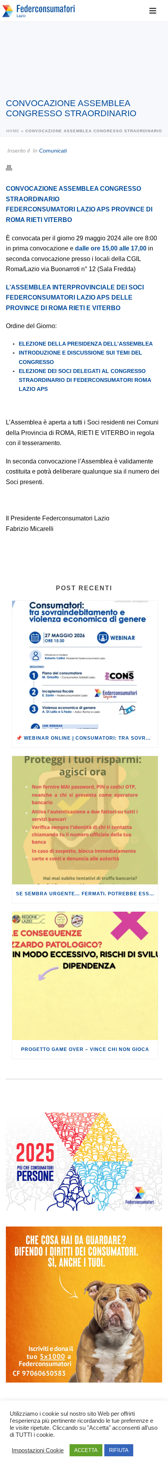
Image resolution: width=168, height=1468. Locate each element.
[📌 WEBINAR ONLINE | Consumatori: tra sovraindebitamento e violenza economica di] (85, 665)
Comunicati (53, 150)
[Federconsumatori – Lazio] (39, 10)
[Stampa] (13, 167)
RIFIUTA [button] (119, 1450)
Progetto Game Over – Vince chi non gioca (85, 1049)
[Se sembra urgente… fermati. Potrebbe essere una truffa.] (85, 820)
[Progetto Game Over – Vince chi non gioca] (85, 976)
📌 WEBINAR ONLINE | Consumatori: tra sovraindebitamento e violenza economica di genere (87, 738)
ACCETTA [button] (86, 1450)
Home (13, 131)
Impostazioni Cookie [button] (38, 1450)
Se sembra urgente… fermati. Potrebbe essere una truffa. (87, 893)
